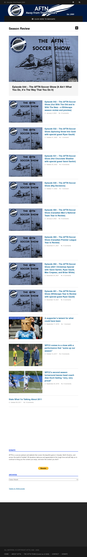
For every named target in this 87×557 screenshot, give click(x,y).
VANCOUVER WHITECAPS (17, 318)
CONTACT (55, 554)
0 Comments (65, 113)
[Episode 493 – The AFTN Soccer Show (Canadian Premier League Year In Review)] (25, 247)
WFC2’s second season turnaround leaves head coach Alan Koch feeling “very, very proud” (59, 376)
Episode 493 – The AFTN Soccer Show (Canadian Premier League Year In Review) (60, 239)
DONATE (65, 554)
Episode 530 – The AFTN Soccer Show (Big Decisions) (60, 184)
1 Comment (65, 137)
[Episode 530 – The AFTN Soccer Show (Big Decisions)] (25, 192)
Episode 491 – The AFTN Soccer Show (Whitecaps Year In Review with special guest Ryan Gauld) (60, 294)
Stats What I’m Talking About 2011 (25, 399)
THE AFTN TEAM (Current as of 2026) (36, 554)
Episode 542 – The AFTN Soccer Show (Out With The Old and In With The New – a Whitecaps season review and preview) (60, 105)
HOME (6, 554)
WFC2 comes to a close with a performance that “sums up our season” (60, 348)
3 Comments (65, 164)
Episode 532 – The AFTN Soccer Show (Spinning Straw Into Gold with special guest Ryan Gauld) (60, 131)
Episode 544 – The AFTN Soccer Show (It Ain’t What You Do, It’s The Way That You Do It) (42, 88)
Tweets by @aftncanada (17, 489)
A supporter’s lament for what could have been (59, 319)
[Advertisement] (43, 432)
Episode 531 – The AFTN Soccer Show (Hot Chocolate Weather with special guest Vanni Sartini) (60, 158)
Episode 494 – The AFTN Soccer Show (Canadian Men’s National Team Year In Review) (60, 212)
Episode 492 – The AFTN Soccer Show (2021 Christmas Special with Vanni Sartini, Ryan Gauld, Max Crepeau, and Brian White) (60, 268)
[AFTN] (43, 10)
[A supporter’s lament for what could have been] (25, 328)
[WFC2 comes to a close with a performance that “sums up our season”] (25, 355)
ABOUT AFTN (16, 554)
